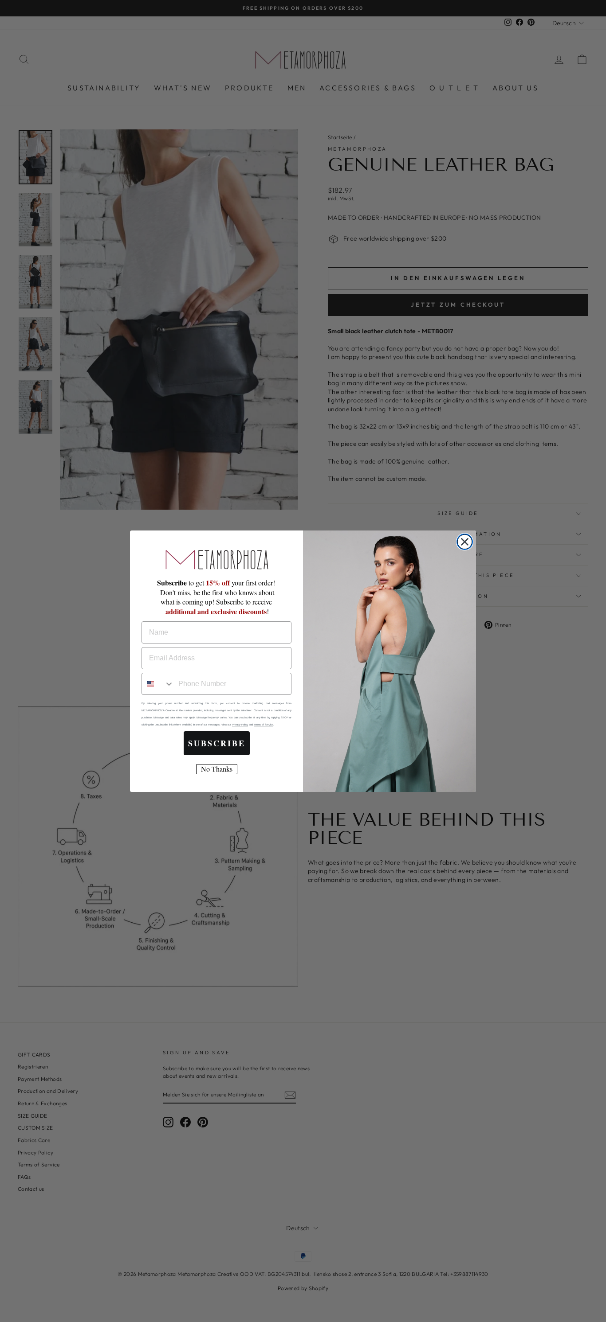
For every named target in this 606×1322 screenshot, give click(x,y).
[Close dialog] (464, 542)
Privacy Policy (240, 724)
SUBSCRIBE (216, 743)
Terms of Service (263, 724)
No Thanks (216, 768)
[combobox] (158, 683)
